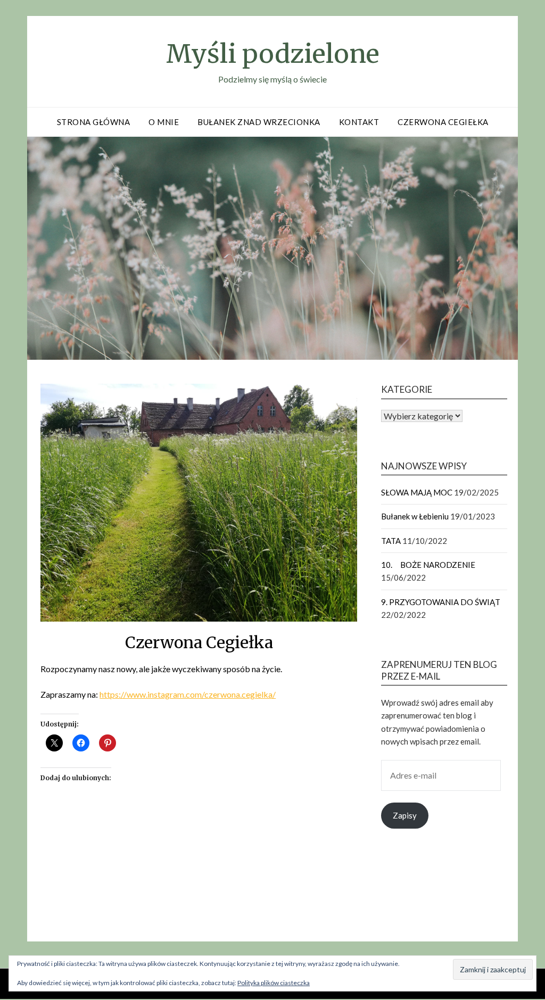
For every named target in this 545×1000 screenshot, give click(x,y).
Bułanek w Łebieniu (415, 516)
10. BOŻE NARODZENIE (428, 564)
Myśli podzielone (272, 54)
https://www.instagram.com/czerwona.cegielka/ (188, 694)
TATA (391, 541)
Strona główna (93, 122)
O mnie (163, 122)
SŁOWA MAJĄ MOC (416, 492)
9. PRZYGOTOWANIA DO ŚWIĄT (440, 602)
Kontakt (359, 122)
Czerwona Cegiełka (443, 122)
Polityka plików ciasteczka (273, 983)
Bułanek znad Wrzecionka (258, 122)
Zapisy (405, 815)
